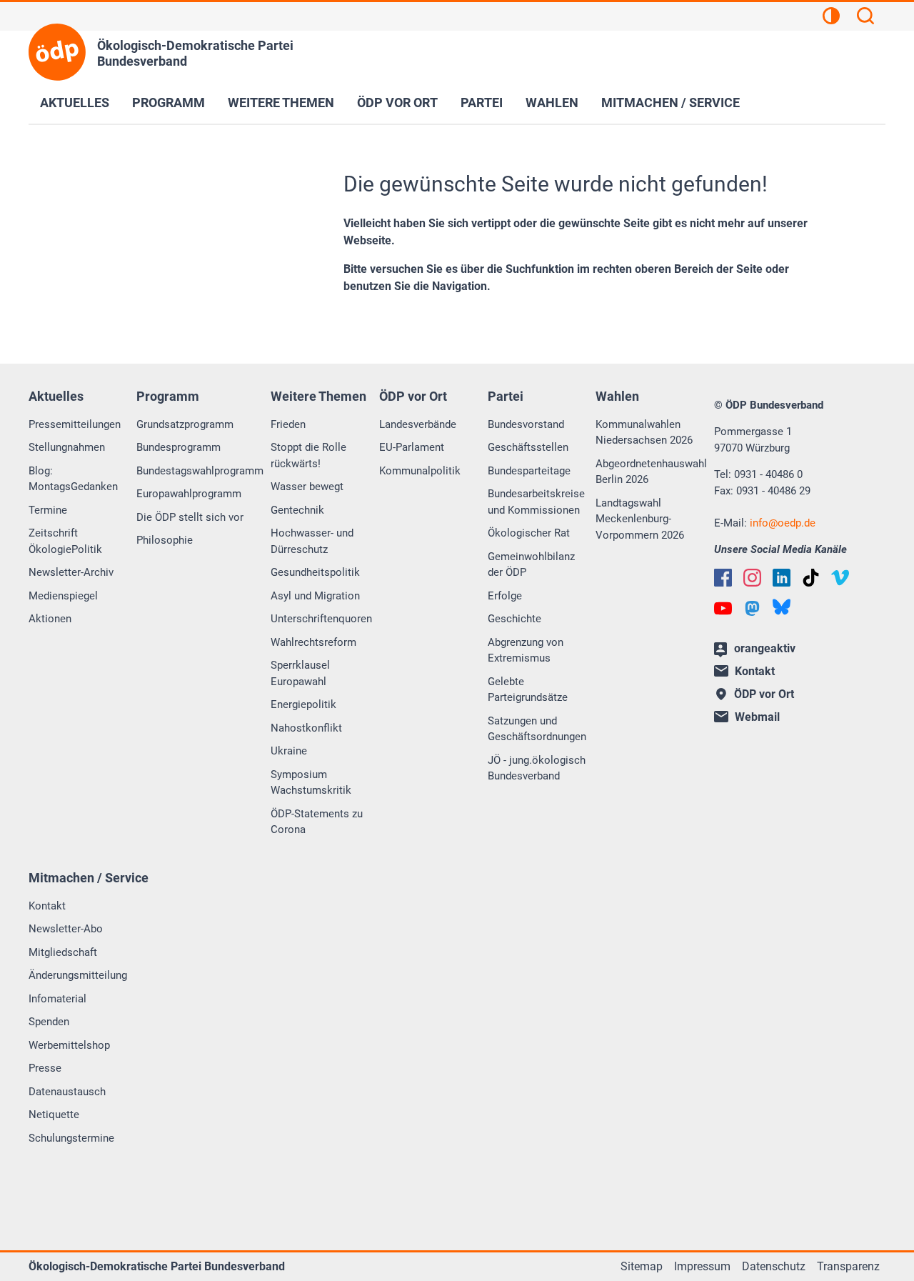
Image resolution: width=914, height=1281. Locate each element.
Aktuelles (74, 102)
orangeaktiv (764, 648)
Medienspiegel (63, 595)
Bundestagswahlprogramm (199, 470)
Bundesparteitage (529, 470)
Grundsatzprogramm (184, 424)
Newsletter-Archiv (71, 572)
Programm (168, 102)
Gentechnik (297, 510)
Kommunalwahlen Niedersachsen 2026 (644, 432)
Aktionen (50, 618)
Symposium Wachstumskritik (311, 782)
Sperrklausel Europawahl (300, 673)
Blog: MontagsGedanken (73, 479)
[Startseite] (57, 52)
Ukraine (289, 750)
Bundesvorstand (526, 424)
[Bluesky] (781, 607)
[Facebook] (723, 578)
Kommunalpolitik (420, 470)
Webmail (757, 717)
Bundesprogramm (178, 447)
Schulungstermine (71, 1138)
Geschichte (514, 618)
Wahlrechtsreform (313, 642)
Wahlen (552, 102)
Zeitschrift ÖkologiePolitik (65, 541)
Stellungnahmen (67, 447)
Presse (45, 1068)
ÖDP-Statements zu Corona (317, 822)
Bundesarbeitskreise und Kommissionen (536, 502)
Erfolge (505, 595)
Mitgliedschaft (63, 952)
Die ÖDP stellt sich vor (189, 517)
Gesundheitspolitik (315, 572)
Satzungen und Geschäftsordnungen (537, 729)
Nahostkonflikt (306, 728)
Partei (482, 102)
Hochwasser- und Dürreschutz (312, 541)
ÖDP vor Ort (397, 102)
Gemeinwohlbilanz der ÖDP (531, 564)
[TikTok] (811, 578)
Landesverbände (417, 424)
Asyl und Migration (315, 595)
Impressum (702, 1266)
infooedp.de (782, 523)
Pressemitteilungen (75, 424)
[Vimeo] (840, 578)
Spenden (49, 1021)
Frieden (288, 424)
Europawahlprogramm (188, 493)
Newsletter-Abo (66, 928)
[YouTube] (723, 608)
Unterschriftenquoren (321, 618)
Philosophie (164, 540)
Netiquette (54, 1114)
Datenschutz (773, 1266)
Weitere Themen (281, 102)
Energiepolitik (303, 704)
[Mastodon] (752, 608)
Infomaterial (57, 998)
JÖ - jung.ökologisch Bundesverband (537, 768)
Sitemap (642, 1266)
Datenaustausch (67, 1091)
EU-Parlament (411, 447)
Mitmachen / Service (670, 102)
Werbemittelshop (69, 1045)
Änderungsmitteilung (78, 975)
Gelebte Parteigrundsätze (528, 689)
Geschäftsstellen (528, 447)
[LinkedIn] (781, 578)
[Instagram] (752, 578)
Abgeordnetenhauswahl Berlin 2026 (651, 472)
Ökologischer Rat (529, 533)
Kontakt (47, 905)
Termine (48, 510)
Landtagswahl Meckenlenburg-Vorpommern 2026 (640, 519)
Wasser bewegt (307, 486)
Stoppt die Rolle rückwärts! (308, 455)
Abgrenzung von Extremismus (525, 650)
